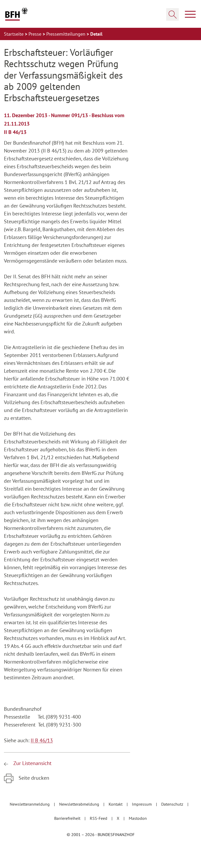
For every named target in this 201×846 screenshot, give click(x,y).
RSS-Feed (99, 818)
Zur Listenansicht (32, 763)
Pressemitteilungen (66, 34)
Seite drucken (33, 777)
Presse (36, 34)
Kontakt (116, 804)
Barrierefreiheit (67, 818)
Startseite (14, 34)
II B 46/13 (42, 740)
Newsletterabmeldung (79, 804)
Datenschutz (172, 804)
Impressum (142, 804)
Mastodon (138, 818)
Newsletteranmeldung (30, 804)
